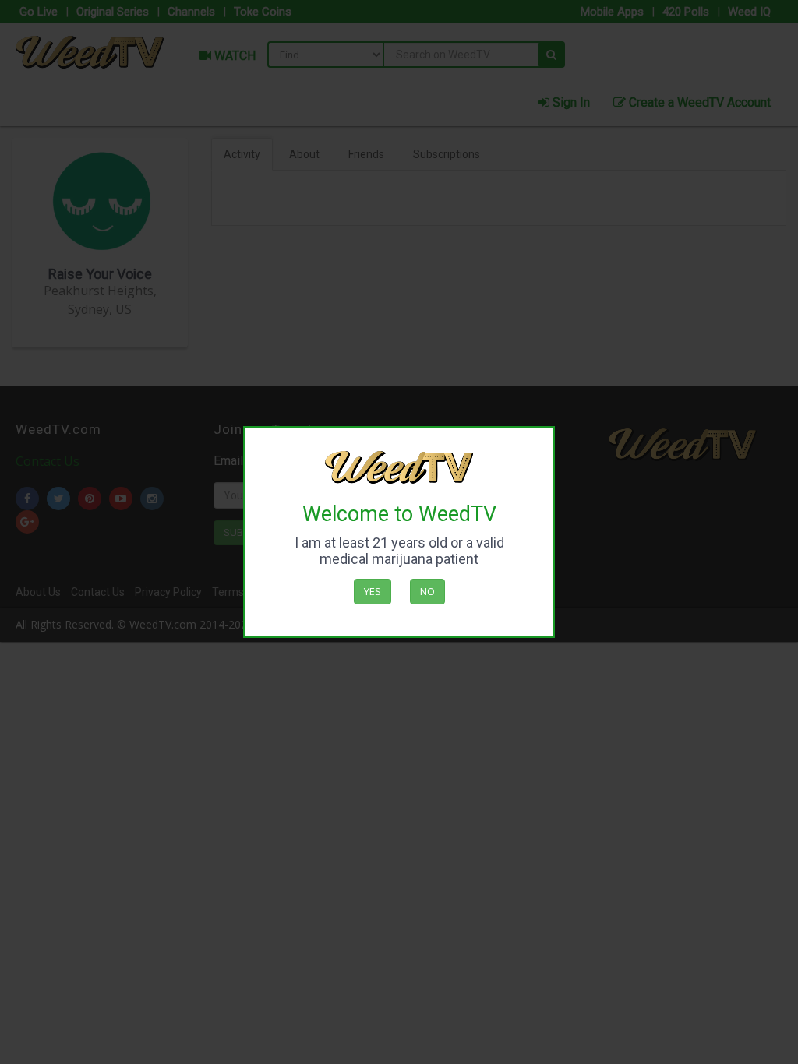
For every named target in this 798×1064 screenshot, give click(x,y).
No (427, 591)
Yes (372, 591)
